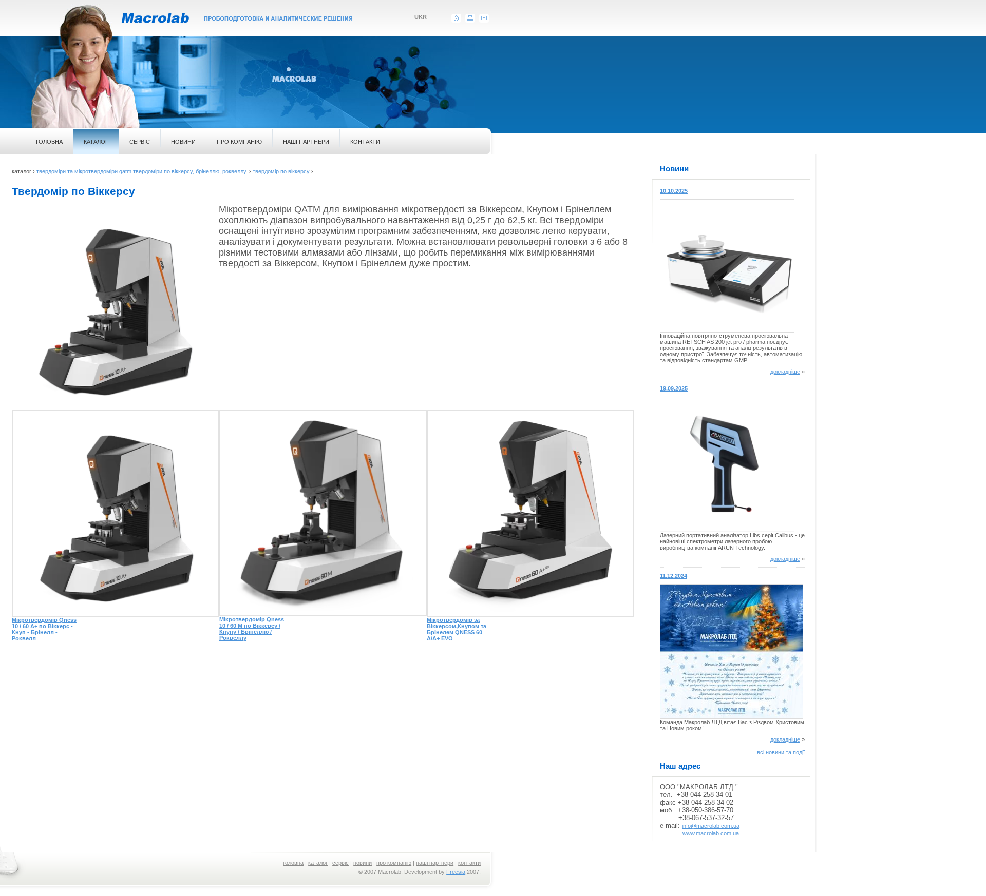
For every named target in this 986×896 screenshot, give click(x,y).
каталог (318, 863)
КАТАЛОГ (96, 142)
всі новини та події (781, 752)
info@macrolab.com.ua (711, 826)
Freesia (455, 872)
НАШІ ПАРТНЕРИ (306, 142)
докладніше (785, 371)
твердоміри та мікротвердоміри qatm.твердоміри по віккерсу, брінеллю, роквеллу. (142, 171)
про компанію (393, 863)
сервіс (340, 863)
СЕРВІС (139, 142)
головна (293, 863)
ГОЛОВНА (49, 142)
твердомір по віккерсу (281, 171)
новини (362, 863)
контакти (469, 863)
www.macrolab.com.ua (710, 833)
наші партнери (434, 863)
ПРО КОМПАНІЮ (239, 142)
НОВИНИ (183, 142)
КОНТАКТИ (365, 142)
